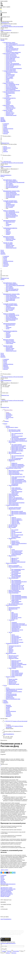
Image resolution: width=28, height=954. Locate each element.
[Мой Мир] (5, 872)
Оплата (2, 118)
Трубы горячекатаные (11, 54)
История (5, 124)
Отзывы (5, 127)
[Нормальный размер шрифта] (1, 3)
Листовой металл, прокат (9, 42)
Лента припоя (9, 111)
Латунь (7, 96)
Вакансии (5, 129)
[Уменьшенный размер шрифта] (1, 2)
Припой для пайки (7, 110)
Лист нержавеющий (10, 85)
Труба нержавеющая (10, 89)
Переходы (8, 101)
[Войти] (1, 139)
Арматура (8, 73)
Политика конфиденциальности (8, 884)
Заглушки (8, 99)
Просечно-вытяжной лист (12, 49)
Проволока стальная (10, 107)
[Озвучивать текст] (1, 18)
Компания (3, 121)
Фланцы (8, 104)
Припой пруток (9, 114)
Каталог (2, 40)
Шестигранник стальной (11, 72)
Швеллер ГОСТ (9, 82)
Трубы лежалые (9, 67)
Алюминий (8, 95)
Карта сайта (3, 882)
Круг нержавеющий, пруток (12, 84)
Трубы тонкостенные (11, 69)
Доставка (3, 120)
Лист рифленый (9, 47)
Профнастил (9, 51)
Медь (7, 94)
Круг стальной (9, 77)
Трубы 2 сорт (9, 62)
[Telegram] (14, 872)
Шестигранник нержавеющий (13, 90)
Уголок (7, 80)
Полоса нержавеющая (11, 86)
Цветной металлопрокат (9, 91)
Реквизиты (5, 131)
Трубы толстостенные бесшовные (14, 68)
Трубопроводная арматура (9, 98)
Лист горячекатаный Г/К (11, 43)
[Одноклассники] (3, 872)
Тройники (8, 103)
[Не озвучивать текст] (1, 20)
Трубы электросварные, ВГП (12, 57)
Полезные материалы (8, 128)
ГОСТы (5, 126)
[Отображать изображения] (1, 14)
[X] (7, 872)
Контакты (5, 133)
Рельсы (7, 79)
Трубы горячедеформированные (13, 64)
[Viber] (9, 872)
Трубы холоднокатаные (11, 56)
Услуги (2, 117)
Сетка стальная (9, 109)
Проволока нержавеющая (12, 88)
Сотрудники (6, 132)
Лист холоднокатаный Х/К (12, 48)
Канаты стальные (10, 106)
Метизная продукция (8, 105)
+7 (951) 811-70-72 (7, 25)
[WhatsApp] (11, 872)
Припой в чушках (10, 112)
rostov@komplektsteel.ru (6, 30)
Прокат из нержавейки (8, 83)
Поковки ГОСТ (9, 78)
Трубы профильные (10, 58)
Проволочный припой (11, 115)
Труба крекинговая (10, 59)
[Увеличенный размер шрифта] (2, 5)
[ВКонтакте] (1, 872)
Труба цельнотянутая (11, 61)
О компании (6, 123)
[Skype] (13, 872)
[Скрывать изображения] (1, 15)
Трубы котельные (10, 65)
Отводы (8, 100)
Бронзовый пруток (10, 93)
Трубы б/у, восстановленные (12, 63)
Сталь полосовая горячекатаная (13, 52)
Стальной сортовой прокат (9, 70)
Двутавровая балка (10, 74)
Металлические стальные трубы (10, 53)
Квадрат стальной (10, 75)
